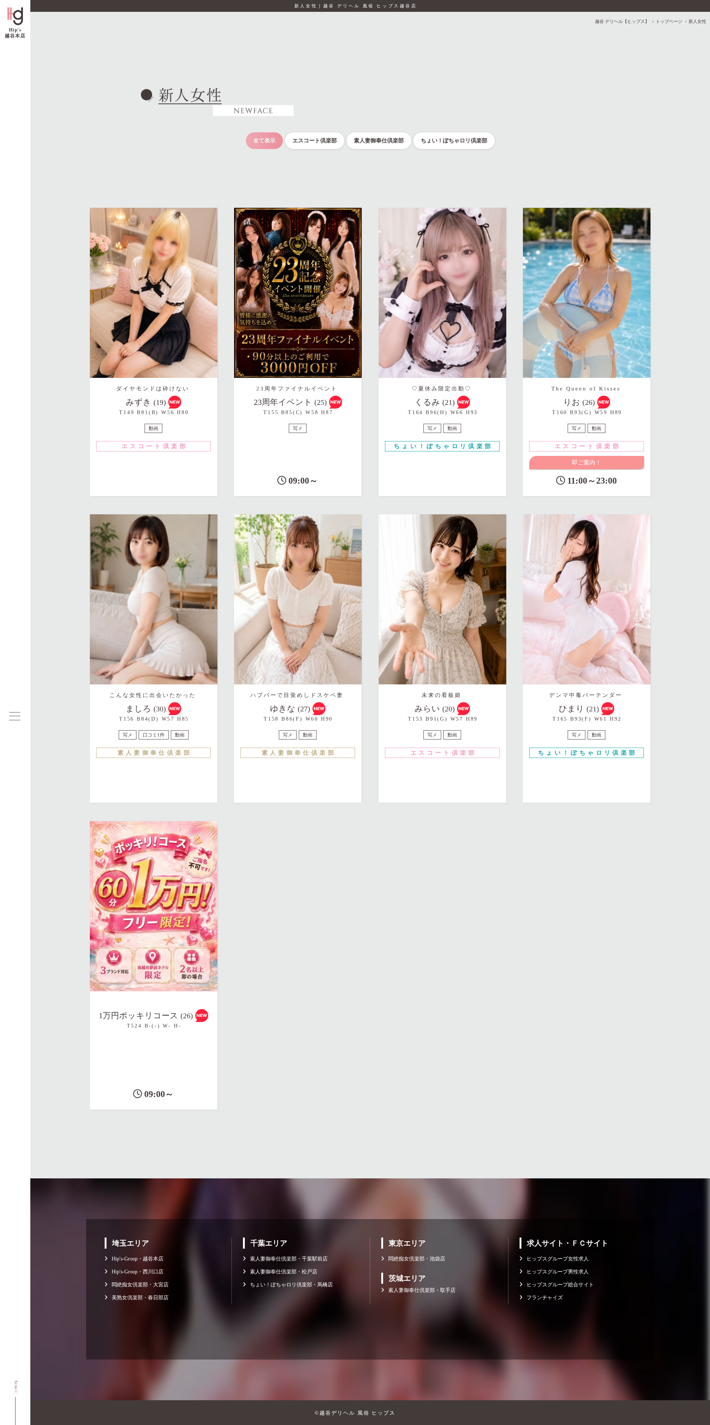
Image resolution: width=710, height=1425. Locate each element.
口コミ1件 (154, 735)
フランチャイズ (542, 1297)
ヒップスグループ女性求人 (555, 1259)
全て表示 (264, 140)
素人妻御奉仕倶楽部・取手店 (420, 1290)
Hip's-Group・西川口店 (135, 1272)
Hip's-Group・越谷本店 (135, 1259)
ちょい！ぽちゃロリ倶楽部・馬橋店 (289, 1284)
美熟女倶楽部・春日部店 (138, 1297)
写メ (297, 428)
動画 (153, 428)
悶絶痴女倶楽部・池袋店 (414, 1259)
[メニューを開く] (14, 716)
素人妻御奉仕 (379, 140)
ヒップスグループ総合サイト (558, 1284)
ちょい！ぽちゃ (454, 140)
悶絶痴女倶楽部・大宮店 (138, 1284)
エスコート (315, 140)
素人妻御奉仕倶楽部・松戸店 (281, 1272)
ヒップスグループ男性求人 (555, 1272)
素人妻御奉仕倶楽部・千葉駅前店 (287, 1259)
